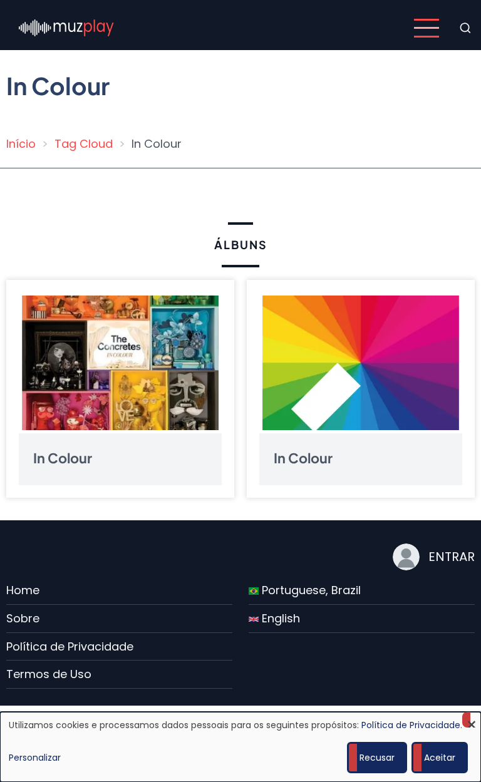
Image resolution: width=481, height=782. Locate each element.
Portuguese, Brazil (310, 590)
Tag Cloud (83, 144)
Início (21, 144)
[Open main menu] (426, 28)
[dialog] (240, 747)
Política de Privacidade (69, 646)
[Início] (66, 27)
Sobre (22, 618)
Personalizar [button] (35, 757)
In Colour (62, 457)
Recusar (377, 757)
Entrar (451, 556)
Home (22, 590)
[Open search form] (465, 28)
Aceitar (439, 757)
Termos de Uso (48, 674)
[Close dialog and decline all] (471, 720)
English (279, 618)
